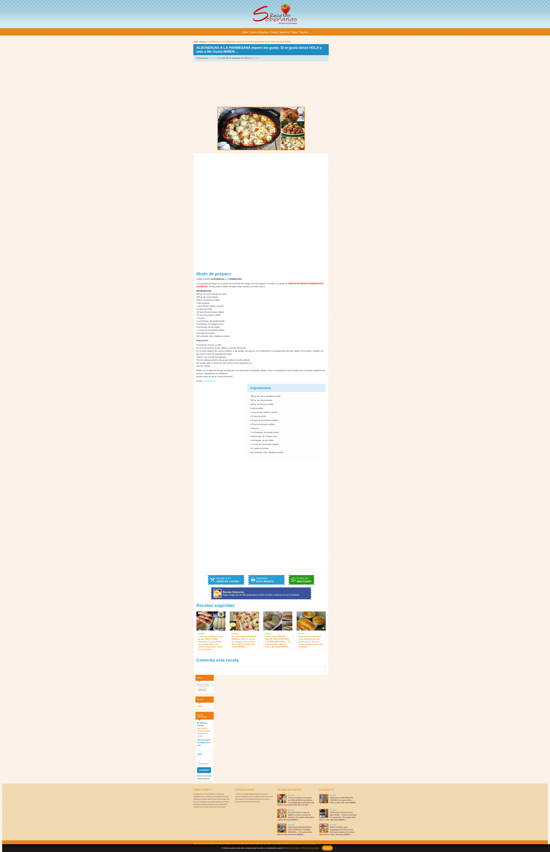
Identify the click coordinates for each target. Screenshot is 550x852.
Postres (274, 32)
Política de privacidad (309, 848)
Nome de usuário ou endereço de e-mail (204, 742)
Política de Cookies (291, 848)
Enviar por (304, 580)
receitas (212, 58)
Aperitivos (285, 32)
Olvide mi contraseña (204, 776)
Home (245, 32)
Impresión (265, 580)
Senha (199, 754)
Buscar (202, 690)
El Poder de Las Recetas (288, 23)
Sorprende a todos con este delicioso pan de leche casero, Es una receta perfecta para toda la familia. (310, 641)
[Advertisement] (261, 84)
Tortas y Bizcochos (259, 32)
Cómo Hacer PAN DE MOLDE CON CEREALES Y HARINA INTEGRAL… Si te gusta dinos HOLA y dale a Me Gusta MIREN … (277, 641)
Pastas (294, 32)
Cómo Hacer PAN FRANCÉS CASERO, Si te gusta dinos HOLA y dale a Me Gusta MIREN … (337, 801)
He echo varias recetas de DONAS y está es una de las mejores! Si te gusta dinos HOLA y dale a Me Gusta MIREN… (244, 641)
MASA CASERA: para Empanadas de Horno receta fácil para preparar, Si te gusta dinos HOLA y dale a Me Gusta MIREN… (336, 830)
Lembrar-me (203, 764)
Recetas (304, 32)
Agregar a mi (227, 580)
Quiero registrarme (203, 778)
